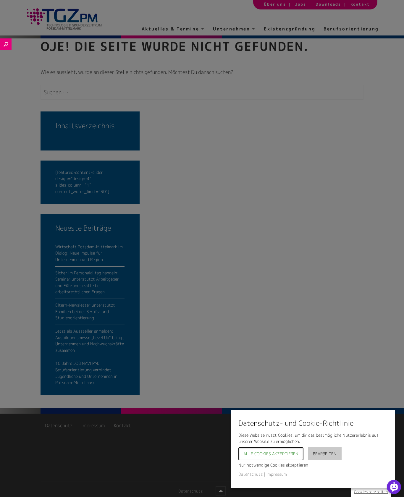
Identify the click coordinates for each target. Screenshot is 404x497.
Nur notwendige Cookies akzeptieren (273, 465)
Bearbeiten (325, 453)
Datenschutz (250, 474)
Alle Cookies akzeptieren (270, 453)
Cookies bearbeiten (371, 491)
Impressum (276, 474)
